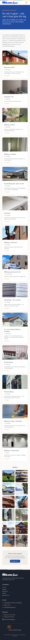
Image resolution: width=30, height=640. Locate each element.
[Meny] (26, 2)
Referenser (5, 591)
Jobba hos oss (5, 595)
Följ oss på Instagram (9, 619)
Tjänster (4, 589)
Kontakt (4, 593)
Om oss (4, 587)
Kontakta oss (14, 561)
